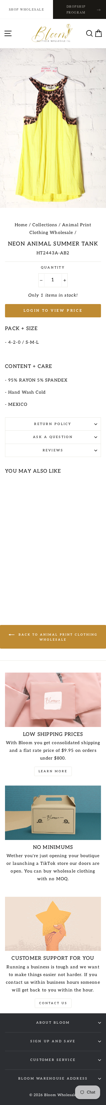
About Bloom (53, 1023)
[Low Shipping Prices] (53, 700)
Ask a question (53, 437)
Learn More (53, 771)
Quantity (53, 267)
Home (21, 224)
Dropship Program (84, 9)
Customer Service (53, 1060)
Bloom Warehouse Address (53, 1078)
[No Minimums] (53, 813)
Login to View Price (53, 310)
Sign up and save (52, 1041)
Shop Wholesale (26, 9)
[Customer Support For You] (53, 924)
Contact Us (53, 1003)
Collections (44, 224)
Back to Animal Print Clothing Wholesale (57, 637)
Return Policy (53, 424)
